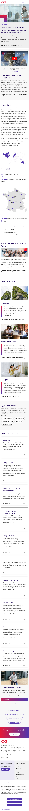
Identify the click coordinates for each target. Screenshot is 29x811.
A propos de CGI (4, 754)
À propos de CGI (19, 766)
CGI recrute (4, 24)
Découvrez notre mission (8, 396)
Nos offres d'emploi (14, 710)
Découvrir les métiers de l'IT (14, 718)
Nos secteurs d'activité (19, 769)
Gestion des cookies (6, 809)
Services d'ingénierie (7, 424)
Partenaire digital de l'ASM (21, 777)
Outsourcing (19, 421)
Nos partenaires (20, 774)
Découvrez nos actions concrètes (11, 319)
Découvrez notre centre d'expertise (12, 358)
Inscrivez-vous (5, 769)
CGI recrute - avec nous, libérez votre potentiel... (17, 53)
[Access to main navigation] (26, 2)
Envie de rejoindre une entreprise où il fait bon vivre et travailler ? (13, 271)
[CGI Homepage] (3, 2)
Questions (14, 734)
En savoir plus (14, 71)
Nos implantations (14, 722)
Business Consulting (7, 418)
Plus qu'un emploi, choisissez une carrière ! (14, 94)
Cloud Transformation (19, 418)
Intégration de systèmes (8, 421)
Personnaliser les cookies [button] (14, 802)
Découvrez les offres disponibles (10, 45)
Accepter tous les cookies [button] (14, 799)
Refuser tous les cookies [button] (14, 804)
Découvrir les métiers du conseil (14, 714)
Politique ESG (19, 772)
